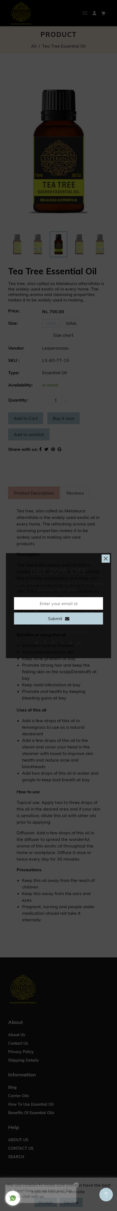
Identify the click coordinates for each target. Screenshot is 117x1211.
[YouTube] (71, 642)
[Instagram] (62, 642)
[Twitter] (37, 642)
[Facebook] (45, 642)
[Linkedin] (79, 642)
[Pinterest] (53, 642)
